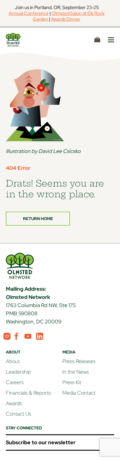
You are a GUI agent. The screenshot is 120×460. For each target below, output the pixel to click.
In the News (75, 371)
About (13, 361)
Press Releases (79, 361)
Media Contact (79, 392)
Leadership (18, 371)
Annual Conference (29, 13)
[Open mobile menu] (111, 39)
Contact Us (18, 413)
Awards (14, 403)
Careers (15, 382)
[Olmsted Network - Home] (20, 40)
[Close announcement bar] (114, 13)
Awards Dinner (65, 19)
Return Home (38, 218)
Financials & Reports (28, 392)
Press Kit (71, 382)
